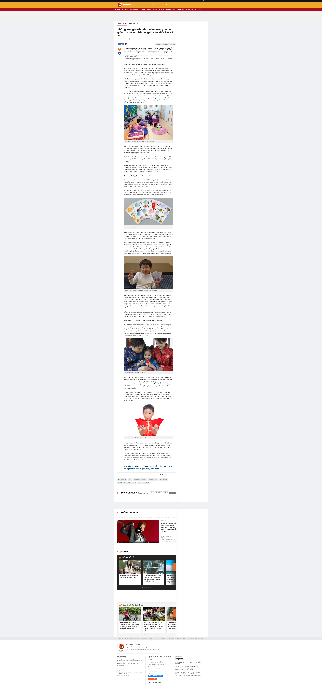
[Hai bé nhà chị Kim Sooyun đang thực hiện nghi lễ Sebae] (148, 122)
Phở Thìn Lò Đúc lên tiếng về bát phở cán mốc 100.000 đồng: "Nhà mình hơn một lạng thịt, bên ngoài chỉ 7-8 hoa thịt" (153, 626)
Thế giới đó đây (172, 638)
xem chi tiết (152, 679)
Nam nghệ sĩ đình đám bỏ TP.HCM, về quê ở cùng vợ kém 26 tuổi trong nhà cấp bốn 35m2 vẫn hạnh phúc (130, 625)
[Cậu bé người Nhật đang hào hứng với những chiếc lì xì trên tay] (148, 272)
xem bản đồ (121, 665)
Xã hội (162, 9)
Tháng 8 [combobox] (157, 492)
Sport (140, 638)
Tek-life (174, 9)
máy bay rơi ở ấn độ (146, 5)
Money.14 (148, 9)
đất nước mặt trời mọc (140, 479)
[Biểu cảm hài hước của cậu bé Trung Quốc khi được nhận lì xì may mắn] (148, 420)
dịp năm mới (132, 483)
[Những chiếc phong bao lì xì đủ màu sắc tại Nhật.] (148, 211)
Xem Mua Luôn (189, 9)
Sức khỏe (168, 9)
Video (195, 9)
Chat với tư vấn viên (156, 675)
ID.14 (128, 1)
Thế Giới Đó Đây (122, 23)
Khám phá (132, 23)
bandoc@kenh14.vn (147, 647)
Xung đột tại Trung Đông (161, 5)
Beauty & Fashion (134, 9)
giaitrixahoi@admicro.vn (155, 673)
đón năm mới (163, 479)
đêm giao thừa (153, 479)
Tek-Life (185, 638)
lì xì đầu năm (122, 483)
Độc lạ (139, 23)
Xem (172, 493)
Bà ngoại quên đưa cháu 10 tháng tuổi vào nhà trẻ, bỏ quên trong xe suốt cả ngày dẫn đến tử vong (152, 578)
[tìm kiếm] (204, 1)
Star (118, 9)
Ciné (122, 9)
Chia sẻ (121, 44)
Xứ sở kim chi (122, 479)
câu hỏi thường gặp (133, 647)
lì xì (130, 479)
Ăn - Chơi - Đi (156, 9)
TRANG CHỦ (115, 9)
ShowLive (134, 1)
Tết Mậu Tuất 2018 (144, 483)
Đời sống (142, 9)
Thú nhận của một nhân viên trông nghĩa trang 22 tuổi (129, 576)
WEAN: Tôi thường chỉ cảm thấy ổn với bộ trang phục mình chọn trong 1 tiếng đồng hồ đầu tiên (168, 527)
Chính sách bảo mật (154, 682)
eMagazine (121, 1)
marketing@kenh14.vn (154, 666)
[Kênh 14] (121, 648)
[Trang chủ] (119, 49)
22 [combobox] (151, 492)
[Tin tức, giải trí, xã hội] (125, 5)
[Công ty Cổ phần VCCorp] (179, 658)
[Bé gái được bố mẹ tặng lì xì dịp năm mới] (148, 354)
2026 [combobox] (165, 492)
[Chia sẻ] (119, 53)
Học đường (181, 9)
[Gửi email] (126, 44)
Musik (126, 9)
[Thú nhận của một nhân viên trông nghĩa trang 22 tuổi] (130, 567)
